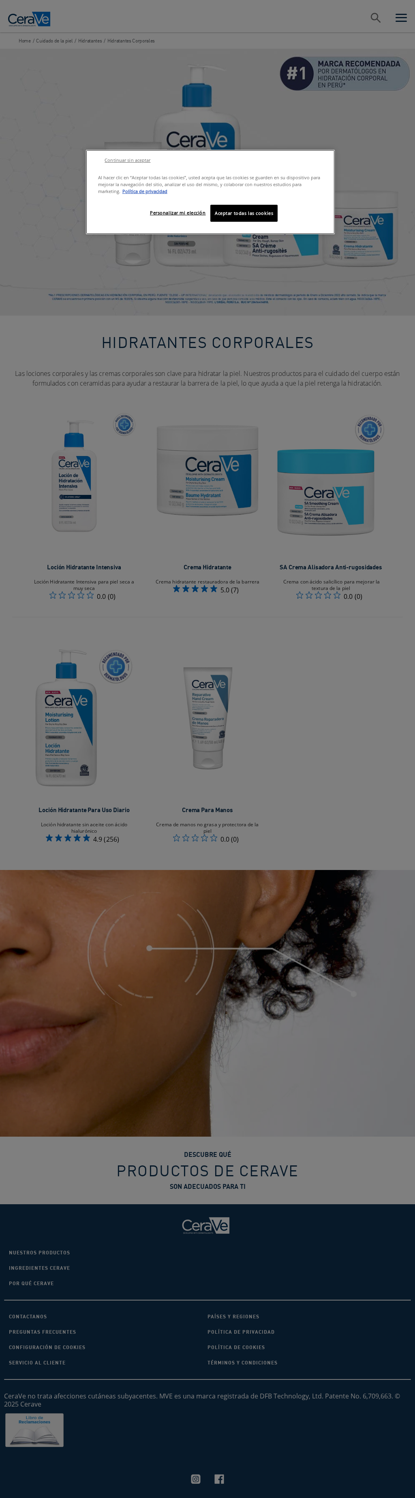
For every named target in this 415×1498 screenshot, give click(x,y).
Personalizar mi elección (178, 213)
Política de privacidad (144, 191)
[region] (210, 192)
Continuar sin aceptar (127, 160)
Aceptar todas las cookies (244, 213)
